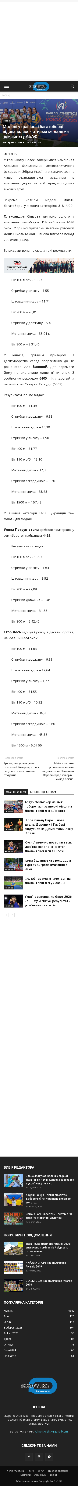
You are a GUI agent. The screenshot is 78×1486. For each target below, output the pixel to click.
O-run (41, 1470)
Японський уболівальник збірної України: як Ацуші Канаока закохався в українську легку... (50, 1179)
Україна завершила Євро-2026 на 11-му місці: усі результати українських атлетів (48, 901)
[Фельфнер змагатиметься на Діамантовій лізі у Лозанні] (13, 882)
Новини (7, 120)
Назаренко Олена (13, 142)
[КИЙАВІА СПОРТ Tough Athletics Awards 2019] (13, 1267)
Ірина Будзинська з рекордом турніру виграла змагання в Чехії (48, 865)
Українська (40, 1474)
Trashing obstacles (58, 1470)
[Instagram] (39, 1457)
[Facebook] (29, 1457)
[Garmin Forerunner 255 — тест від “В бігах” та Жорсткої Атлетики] (13, 1218)
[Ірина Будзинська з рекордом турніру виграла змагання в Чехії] (13, 864)
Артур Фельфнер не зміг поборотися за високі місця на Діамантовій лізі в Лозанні (48, 806)
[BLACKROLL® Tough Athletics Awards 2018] (13, 1285)
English (54, 1474)
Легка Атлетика (15, 1470)
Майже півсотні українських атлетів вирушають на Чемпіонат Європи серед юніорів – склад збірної (58, 771)
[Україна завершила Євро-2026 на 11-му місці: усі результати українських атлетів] (13, 901)
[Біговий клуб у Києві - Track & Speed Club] (39, 265)
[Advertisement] (39, 40)
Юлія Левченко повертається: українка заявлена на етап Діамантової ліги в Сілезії (48, 846)
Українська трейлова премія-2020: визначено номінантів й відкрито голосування (48, 1247)
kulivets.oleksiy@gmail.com (51, 1431)
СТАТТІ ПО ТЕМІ (16, 792)
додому (6, 95)
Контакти (25, 1474)
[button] (72, 86)
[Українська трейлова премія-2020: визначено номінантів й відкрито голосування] (13, 1248)
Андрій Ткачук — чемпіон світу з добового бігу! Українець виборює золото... (48, 1198)
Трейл (30, 1470)
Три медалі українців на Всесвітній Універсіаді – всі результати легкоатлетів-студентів (21, 769)
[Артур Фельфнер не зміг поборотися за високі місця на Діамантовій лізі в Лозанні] (13, 806)
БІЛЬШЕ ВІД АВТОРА (43, 792)
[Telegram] (49, 1457)
